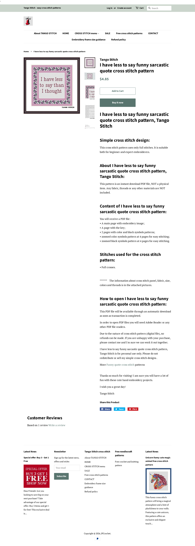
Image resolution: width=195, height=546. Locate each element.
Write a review (56, 425)
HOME (65, 33)
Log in (109, 8)
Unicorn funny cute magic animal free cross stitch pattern (157, 461)
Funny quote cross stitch (120, 364)
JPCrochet (105, 533)
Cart (142, 8)
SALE (107, 33)
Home (26, 51)
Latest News (30, 451)
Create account (124, 8)
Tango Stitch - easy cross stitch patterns (42, 7)
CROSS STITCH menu (86, 33)
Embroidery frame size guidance (88, 39)
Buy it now (117, 102)
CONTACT (153, 33)
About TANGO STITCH (45, 33)
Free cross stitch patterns (129, 33)
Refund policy (118, 39)
